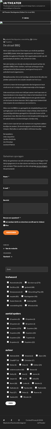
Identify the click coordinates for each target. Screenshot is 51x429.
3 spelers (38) (31, 328)
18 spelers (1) (30, 324)
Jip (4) (24, 379)
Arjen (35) (42, 356)
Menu (26, 18)
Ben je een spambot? (11, 218)
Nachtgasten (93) (30, 297)
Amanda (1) (29, 356)
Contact (29, 420)
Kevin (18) (13, 383)
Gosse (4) (33, 370)
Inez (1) (24, 374)
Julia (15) (35, 379)
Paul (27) (13, 392)
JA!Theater (12, 3)
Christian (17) (29, 360)
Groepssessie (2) (16, 292)
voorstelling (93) (16, 306)
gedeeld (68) (29, 287)
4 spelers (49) (15, 333)
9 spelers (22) (29, 342)
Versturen (11, 232)
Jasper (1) (13, 379)
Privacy (34, 420)
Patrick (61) (42, 388)
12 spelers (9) (15, 319)
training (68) (31, 301)
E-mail (5, 188)
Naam (5, 177)
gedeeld (8, 39)
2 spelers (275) (15, 328)
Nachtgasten (16, 39)
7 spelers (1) (30, 338)
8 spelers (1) (14, 342)
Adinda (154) (14, 356)
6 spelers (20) (15, 338)
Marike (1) (38, 383)
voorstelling (25, 39)
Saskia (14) (14, 397)
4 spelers (9, 42)
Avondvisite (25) (16, 283)
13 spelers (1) (30, 319)
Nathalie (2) (14, 388)
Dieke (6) (13, 365)
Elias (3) (25, 365)
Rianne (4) (37, 392)
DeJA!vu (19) (14, 287)
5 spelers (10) (31, 333)
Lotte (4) (26, 383)
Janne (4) (35, 374)
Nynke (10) (28, 388)
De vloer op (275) (33, 283)
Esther (35, 39)
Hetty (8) (13, 374)
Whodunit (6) (33, 306)
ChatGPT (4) (14, 360)
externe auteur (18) (17, 370)
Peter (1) (25, 392)
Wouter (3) (27, 397)
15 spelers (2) (15, 324)
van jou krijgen (41, 166)
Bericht (6, 200)
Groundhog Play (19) (35, 292)
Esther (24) (37, 365)
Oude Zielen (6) (15, 301)
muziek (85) (14, 297)
